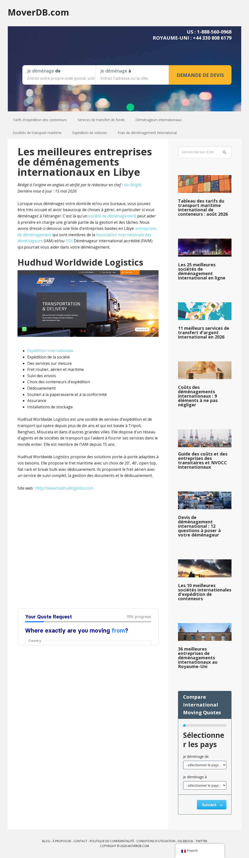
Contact (80, 841)
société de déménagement (112, 216)
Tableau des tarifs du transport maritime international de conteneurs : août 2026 (203, 207)
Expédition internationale (50, 350)
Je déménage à (195, 777)
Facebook (185, 841)
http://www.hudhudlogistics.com (65, 488)
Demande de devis (200, 75)
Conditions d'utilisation (155, 841)
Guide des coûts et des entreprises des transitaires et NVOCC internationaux (202, 460)
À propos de (62, 841)
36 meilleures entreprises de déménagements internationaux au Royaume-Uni (197, 657)
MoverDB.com (38, 12)
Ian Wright (132, 185)
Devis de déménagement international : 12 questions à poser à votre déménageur (199, 526)
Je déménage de (196, 756)
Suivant (210, 804)
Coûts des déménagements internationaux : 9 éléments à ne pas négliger (198, 396)
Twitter (201, 841)
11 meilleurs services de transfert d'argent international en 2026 (203, 332)
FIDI (69, 240)
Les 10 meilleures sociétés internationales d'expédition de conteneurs (204, 591)
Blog (46, 841)
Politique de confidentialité (112, 841)
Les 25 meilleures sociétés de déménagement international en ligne (201, 271)
